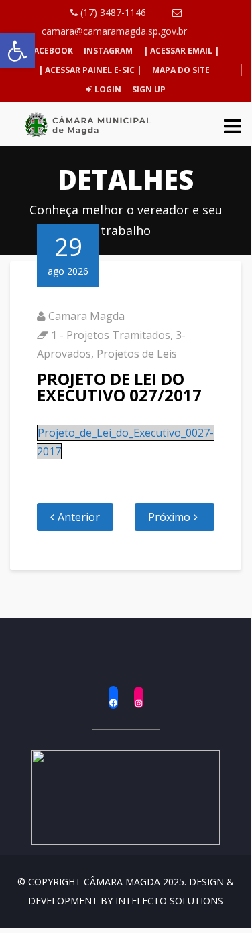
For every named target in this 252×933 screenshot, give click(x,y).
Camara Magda (86, 316)
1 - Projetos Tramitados (110, 335)
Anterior (79, 517)
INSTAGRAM (108, 50)
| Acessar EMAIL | (181, 50)
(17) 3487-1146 (112, 12)
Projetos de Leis (137, 353)
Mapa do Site (181, 70)
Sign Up (148, 89)
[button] (17, 50)
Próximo (169, 517)
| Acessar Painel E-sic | (89, 70)
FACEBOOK (51, 50)
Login (106, 89)
